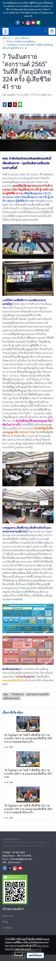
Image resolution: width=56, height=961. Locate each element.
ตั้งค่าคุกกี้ (18, 955)
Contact (7, 927)
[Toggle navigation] (52, 31)
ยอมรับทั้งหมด (35, 955)
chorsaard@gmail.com (21, 859)
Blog (5, 921)
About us (7, 915)
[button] (45, 31)
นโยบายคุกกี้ (25, 949)
